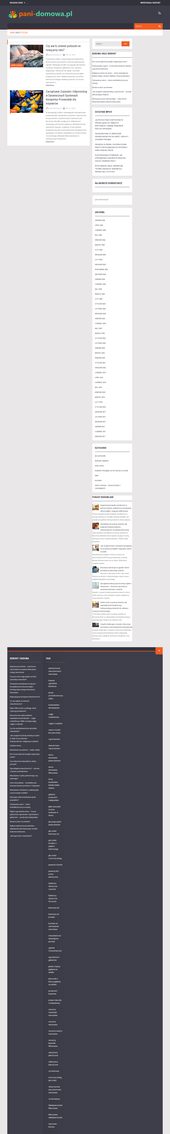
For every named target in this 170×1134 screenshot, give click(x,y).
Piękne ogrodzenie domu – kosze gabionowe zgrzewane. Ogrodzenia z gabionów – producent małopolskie (24, 814)
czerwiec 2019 (100, 373)
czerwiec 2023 (100, 323)
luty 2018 (98, 402)
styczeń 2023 (100, 338)
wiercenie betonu (52, 1125)
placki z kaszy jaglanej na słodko (54, 969)
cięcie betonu (54, 739)
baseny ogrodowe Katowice (52, 683)
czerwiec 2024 (100, 284)
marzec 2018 (100, 397)
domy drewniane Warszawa (53, 770)
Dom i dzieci (16, 65)
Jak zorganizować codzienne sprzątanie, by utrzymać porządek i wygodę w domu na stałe (116, 549)
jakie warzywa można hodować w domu (54, 811)
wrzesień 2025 (100, 255)
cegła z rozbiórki (55, 723)
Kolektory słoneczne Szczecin (52, 898)
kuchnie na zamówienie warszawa (53, 926)
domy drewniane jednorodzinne (54, 758)
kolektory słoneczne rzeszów (52, 886)
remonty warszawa (52, 1023)
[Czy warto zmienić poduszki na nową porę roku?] (26, 56)
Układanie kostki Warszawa (55, 1106)
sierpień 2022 (100, 348)
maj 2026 (98, 235)
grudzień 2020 (100, 368)
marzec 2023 (100, 333)
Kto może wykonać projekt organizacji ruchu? (109, 62)
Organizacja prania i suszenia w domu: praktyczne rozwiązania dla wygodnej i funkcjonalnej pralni (111, 147)
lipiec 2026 (99, 225)
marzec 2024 (100, 294)
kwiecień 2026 (100, 240)
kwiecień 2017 (100, 436)
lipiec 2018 (99, 377)
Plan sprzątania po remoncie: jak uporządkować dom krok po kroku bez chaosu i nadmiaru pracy (110, 158)
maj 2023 (98, 328)
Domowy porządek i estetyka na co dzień (111, 471)
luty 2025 (98, 260)
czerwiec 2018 (100, 382)
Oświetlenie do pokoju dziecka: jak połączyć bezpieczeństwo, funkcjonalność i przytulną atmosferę (114, 527)
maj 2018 (98, 387)
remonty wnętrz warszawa (55, 1032)
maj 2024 (98, 289)
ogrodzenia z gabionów (54, 958)
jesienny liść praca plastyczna (53, 874)
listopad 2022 (100, 343)
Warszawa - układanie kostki (55, 1116)
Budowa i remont (102, 461)
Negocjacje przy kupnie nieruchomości (25, 697)
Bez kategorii (100, 456)
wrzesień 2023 (100, 314)
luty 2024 (98, 299)
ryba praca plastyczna (53, 1053)
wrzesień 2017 (100, 422)
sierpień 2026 (100, 220)
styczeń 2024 (100, 304)
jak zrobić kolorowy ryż (53, 832)
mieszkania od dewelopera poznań (54, 939)
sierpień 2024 (100, 279)
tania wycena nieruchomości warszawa (54, 1090)
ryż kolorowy (53, 1071)
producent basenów (52, 992)
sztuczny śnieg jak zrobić (55, 1078)
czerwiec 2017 (100, 432)
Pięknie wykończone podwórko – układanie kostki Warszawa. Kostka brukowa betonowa (23, 829)
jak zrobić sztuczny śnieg (55, 856)
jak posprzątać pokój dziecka (54, 823)
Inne (13, 111)
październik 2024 (101, 269)
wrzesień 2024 (100, 274)
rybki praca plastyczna (53, 1063)
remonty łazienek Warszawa (53, 1043)
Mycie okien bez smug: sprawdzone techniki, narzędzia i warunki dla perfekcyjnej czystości (109, 169)
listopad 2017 (100, 417)
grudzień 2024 (100, 265)
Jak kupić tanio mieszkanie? (21, 836)
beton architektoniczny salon (55, 696)
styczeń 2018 (100, 407)
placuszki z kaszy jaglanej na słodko (54, 982)
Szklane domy (15, 746)
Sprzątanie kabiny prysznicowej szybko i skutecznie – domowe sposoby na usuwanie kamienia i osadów (116, 586)
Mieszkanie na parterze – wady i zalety (25, 750)
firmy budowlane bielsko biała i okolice (54, 783)
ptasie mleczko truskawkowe (55, 1001)
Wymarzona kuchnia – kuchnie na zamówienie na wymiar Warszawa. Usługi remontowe (23, 669)
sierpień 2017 (100, 427)
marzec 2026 (100, 245)
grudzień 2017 (100, 412)
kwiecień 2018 (100, 392)
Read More (50, 85)
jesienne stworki (55, 865)
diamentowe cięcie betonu (54, 747)
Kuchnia (98, 481)
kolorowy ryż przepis (53, 915)
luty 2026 (98, 250)
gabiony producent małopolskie (53, 797)
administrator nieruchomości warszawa (54, 671)
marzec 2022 (100, 353)
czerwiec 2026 (100, 230)
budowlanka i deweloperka (54, 706)
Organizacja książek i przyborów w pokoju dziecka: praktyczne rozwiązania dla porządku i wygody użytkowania (115, 508)
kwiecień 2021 (100, 358)
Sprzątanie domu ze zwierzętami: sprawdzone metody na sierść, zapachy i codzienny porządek (111, 136)
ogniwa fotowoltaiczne (55, 949)
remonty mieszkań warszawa (52, 1012)
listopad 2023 (100, 309)
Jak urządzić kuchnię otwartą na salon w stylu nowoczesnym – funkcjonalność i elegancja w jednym (24, 738)
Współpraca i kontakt (151, 3)
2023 (17, 33)
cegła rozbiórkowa (53, 715)
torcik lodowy (54, 1099)
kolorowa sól (53, 908)
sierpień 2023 (100, 319)
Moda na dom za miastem (102, 87)
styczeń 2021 (100, 363)
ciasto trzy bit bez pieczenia (54, 731)
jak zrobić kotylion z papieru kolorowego (53, 844)
